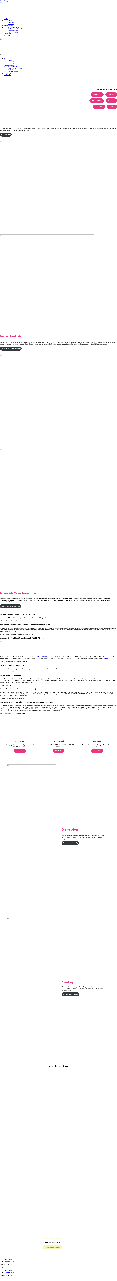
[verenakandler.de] (58, 9)
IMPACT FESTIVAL (43, 657)
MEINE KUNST (9, 25)
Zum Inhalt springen (6, 1)
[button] (18, 27)
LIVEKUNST (8, 34)
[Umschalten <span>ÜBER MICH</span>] (32, 60)
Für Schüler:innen (13, 30)
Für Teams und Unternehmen (16, 29)
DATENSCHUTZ (9, 1261)
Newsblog (11, 24)
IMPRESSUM (8, 1259)
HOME (6, 19)
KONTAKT (7, 35)
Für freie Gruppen (13, 32)
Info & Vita (11, 22)
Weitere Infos (20, 751)
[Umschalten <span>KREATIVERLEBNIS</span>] (32, 67)
